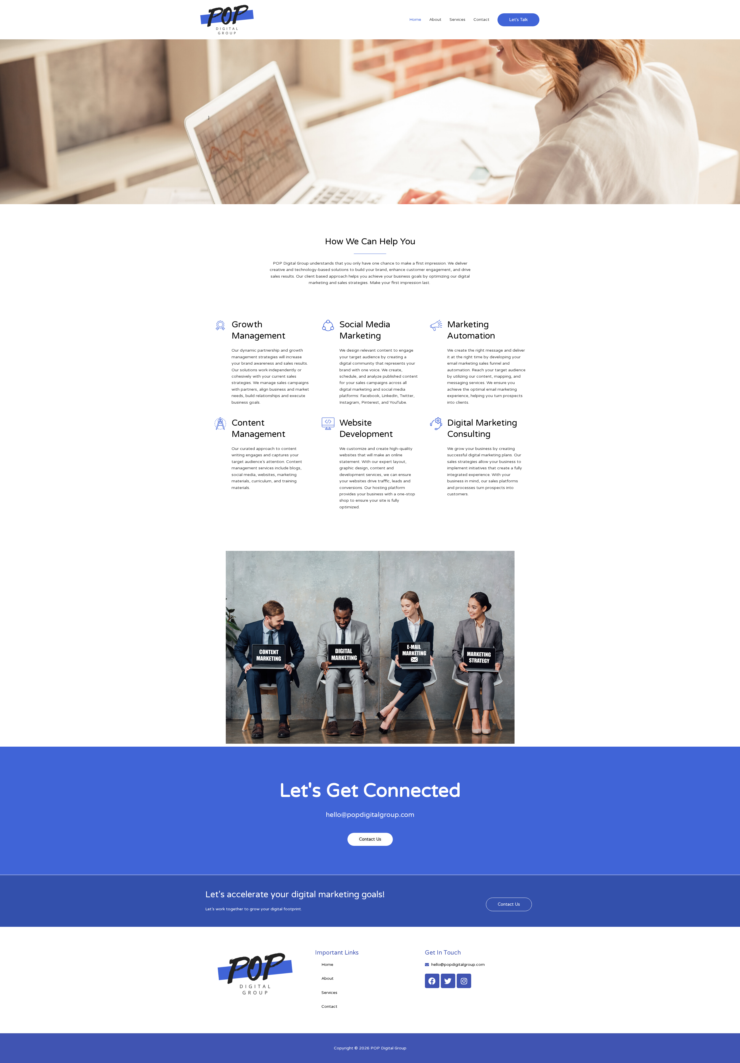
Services (457, 19)
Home (415, 19)
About (435, 19)
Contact (481, 19)
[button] (518, 19)
